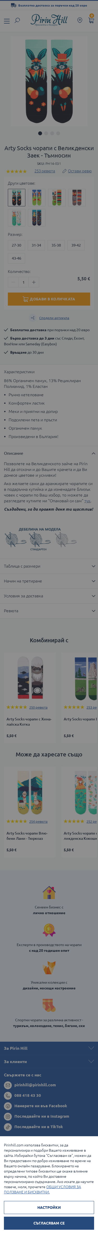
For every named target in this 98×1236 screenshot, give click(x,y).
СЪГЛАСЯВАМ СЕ (49, 1223)
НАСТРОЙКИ (49, 1207)
